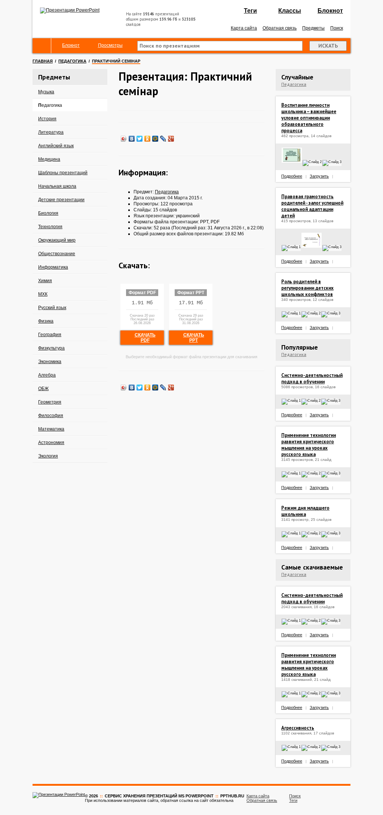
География (49, 334)
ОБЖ (43, 388)
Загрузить (319, 176)
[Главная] (42, 45)
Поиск (336, 28)
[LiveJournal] (163, 139)
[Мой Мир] (155, 139)
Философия (50, 415)
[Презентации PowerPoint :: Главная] (69, 10)
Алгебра (47, 375)
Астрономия (51, 442)
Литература (51, 132)
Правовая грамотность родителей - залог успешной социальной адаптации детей (312, 206)
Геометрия (49, 402)
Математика (51, 429)
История (47, 118)
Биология (48, 213)
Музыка (46, 91)
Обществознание (56, 253)
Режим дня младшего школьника (305, 511)
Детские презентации (61, 199)
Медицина (49, 159)
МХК (43, 294)
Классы (289, 10)
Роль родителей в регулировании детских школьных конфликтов (307, 288)
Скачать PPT (193, 337)
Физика (45, 321)
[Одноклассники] (147, 139)
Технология (50, 226)
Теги (250, 10)
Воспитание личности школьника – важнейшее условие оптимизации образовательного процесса (308, 118)
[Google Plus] (171, 139)
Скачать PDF (145, 337)
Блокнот (330, 10)
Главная (43, 61)
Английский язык (56, 145)
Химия (45, 280)
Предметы (313, 28)
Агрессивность (297, 728)
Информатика (53, 267)
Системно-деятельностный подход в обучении (312, 378)
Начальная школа (57, 186)
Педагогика (72, 61)
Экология (48, 456)
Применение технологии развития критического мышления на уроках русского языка (308, 445)
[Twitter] (140, 139)
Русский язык (52, 307)
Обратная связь (280, 28)
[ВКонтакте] (132, 139)
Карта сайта (244, 28)
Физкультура (51, 348)
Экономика (49, 361)
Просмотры (110, 45)
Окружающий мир (57, 240)
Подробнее (291, 176)
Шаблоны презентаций (63, 172)
